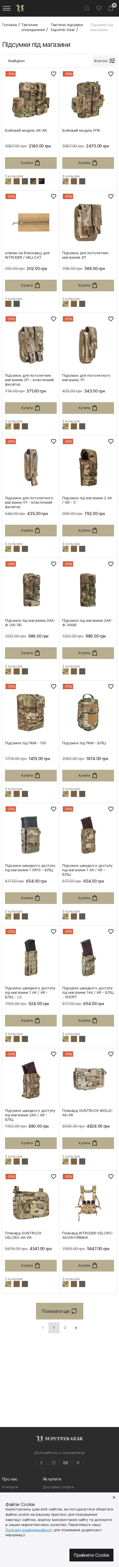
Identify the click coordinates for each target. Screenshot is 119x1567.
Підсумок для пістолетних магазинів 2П (85, 255)
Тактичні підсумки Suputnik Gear (67, 27)
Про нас (9, 1479)
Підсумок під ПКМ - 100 (25, 743)
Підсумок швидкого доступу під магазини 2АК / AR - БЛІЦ (30, 1115)
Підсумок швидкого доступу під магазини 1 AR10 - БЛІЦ (30, 867)
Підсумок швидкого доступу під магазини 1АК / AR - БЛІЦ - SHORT (88, 992)
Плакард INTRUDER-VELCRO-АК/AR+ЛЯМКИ (87, 1235)
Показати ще (55, 1311)
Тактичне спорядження (33, 27)
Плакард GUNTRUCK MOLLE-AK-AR (87, 1112)
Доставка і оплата (58, 1487)
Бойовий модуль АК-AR (26, 130)
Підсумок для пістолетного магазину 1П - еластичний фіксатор (29, 502)
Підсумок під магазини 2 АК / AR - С (87, 500)
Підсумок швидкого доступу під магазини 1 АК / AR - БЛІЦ (87, 869)
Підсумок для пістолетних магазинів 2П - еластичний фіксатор (29, 379)
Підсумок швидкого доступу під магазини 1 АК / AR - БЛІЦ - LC (30, 992)
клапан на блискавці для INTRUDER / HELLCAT (27, 255)
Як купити (52, 1479)
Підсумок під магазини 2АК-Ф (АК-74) (30, 622)
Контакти (10, 1487)
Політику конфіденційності (29, 1530)
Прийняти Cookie (91, 1555)
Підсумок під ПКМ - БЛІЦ (84, 743)
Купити (27, 163)
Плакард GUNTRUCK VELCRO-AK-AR (23, 1235)
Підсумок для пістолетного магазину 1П (86, 377)
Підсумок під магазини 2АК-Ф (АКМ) (87, 622)
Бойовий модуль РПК (81, 130)
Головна (9, 24)
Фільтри (100, 61)
